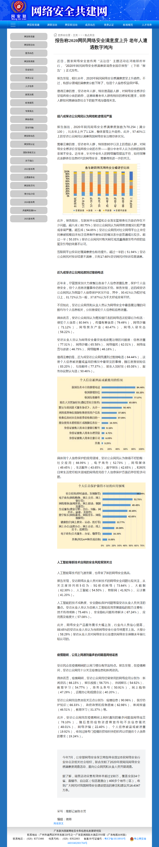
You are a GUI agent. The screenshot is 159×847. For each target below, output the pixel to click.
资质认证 (29, 78)
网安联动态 (29, 136)
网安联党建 (29, 36)
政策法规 (29, 94)
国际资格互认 (29, 152)
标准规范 (29, 103)
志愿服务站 (29, 177)
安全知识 (29, 70)
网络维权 (29, 119)
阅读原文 (59, 823)
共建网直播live (29, 210)
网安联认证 (29, 144)
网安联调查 (29, 61)
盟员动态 (29, 53)
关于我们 (29, 161)
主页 (75, 35)
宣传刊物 (29, 127)
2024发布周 (29, 202)
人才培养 (29, 86)
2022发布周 (29, 169)
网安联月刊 (29, 185)
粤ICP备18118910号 (115, 838)
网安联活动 (29, 45)
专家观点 (29, 111)
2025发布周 (29, 219)
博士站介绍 (29, 194)
